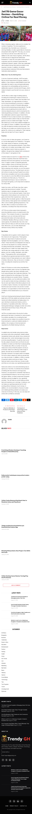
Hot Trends (4, 658)
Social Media (4, 677)
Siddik (7, 20)
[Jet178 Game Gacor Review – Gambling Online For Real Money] (16, 33)
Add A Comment (16, 585)
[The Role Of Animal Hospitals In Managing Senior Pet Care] (5, 598)
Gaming (3, 651)
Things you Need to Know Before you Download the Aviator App (12, 526)
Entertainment (4, 646)
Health (3, 654)
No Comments (23, 20)
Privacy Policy (14, 805)
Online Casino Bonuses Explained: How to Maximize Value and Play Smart (14, 501)
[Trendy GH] (16, 2)
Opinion (3, 675)
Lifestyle (3, 663)
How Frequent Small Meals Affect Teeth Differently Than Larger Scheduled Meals (20, 779)
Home (2, 656)
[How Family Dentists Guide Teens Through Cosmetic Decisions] (5, 606)
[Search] (30, 2)
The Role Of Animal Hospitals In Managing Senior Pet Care (15, 705)
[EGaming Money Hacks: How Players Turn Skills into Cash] (16, 540)
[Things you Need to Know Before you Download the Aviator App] (16, 515)
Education (3, 644)
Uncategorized (5, 689)
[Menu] (2, 2)
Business (3, 637)
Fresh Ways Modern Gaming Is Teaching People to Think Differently (13, 450)
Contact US (23, 805)
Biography (4, 635)
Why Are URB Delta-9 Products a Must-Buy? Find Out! (9, 409)
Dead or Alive (4, 642)
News (2, 670)
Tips (2, 682)
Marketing (3, 665)
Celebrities (4, 639)
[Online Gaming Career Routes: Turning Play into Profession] (16, 565)
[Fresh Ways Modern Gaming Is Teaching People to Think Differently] (16, 439)
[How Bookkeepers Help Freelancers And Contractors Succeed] (5, 614)
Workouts (3, 691)
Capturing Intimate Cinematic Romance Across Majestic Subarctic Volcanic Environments (20, 788)
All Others (3, 632)
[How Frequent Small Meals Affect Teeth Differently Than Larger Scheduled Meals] (5, 779)
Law (2, 661)
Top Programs (4, 684)
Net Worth (3, 668)
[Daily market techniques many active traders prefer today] (16, 464)
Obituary (3, 672)
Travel (3, 686)
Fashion (3, 649)
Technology (4, 679)
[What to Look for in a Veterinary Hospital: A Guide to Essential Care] (5, 622)
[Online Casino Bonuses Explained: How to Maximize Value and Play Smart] (16, 490)
